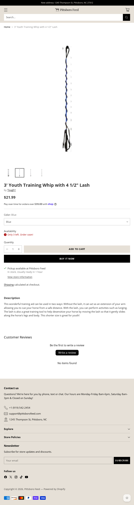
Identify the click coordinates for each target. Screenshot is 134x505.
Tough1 (11, 190)
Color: (10, 214)
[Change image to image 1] (8, 172)
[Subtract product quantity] (7, 249)
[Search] (126, 17)
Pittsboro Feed (32, 489)
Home (7, 26)
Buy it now (67, 258)
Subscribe (121, 460)
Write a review (67, 352)
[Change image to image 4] (41, 172)
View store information (20, 277)
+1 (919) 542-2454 (19, 407)
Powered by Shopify (54, 489)
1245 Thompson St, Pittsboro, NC (28, 419)
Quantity (9, 242)
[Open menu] (5, 9)
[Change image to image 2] (19, 172)
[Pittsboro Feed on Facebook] (6, 477)
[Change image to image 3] (30, 172)
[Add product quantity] (19, 249)
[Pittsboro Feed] (67, 10)
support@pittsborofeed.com (25, 413)
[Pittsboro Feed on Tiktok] (21, 477)
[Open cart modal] (127, 9)
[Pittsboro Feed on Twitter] (11, 477)
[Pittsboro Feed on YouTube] (26, 477)
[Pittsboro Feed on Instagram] (16, 477)
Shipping (9, 284)
